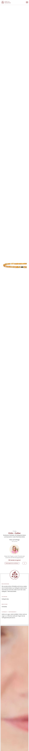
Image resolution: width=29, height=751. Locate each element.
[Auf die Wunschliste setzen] (24, 563)
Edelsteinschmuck (16, 527)
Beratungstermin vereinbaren (12, 563)
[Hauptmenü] (27, 2)
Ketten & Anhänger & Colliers (12, 525)
